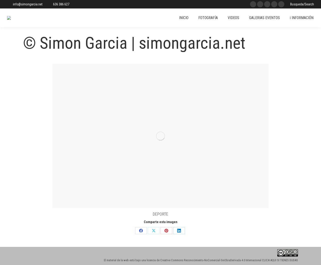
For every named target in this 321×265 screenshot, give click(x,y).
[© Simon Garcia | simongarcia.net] (160, 136)
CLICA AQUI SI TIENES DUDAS (280, 260)
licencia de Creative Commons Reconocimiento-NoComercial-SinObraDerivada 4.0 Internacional (204, 260)
